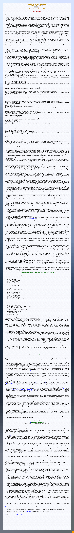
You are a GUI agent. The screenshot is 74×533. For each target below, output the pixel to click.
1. (5, 14)
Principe (36, 6)
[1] (5, 503)
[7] (5, 514)
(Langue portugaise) (37, 9)
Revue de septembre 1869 (13, 513)
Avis (19, 511)
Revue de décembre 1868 (41, 48)
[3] (5, 507)
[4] (5, 509)
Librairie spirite (28, 511)
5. (30, 422)
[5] (5, 511)
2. (5, 44)
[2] (5, 506)
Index (31, 6)
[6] (5, 513)
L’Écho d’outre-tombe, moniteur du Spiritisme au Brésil (22, 389)
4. (29, 354)
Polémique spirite (19, 514)
